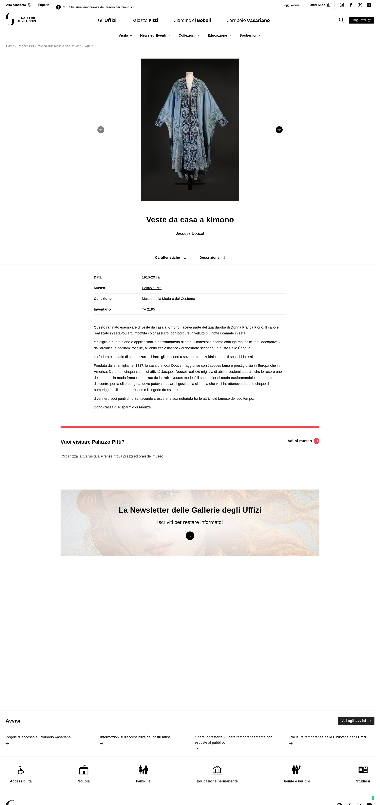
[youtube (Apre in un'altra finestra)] (369, 4)
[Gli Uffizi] (107, 20)
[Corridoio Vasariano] (248, 20)
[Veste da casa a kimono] (21, 20)
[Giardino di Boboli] (192, 20)
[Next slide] (279, 129)
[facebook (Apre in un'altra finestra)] (350, 4)
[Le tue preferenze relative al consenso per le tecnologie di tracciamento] (373, 798)
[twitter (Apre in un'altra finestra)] (360, 4)
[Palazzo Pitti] (145, 20)
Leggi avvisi (291, 5)
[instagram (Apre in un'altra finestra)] (341, 4)
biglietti (359, 20)
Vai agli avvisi (353, 721)
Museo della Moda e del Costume (168, 299)
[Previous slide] (100, 129)
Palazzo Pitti (152, 288)
